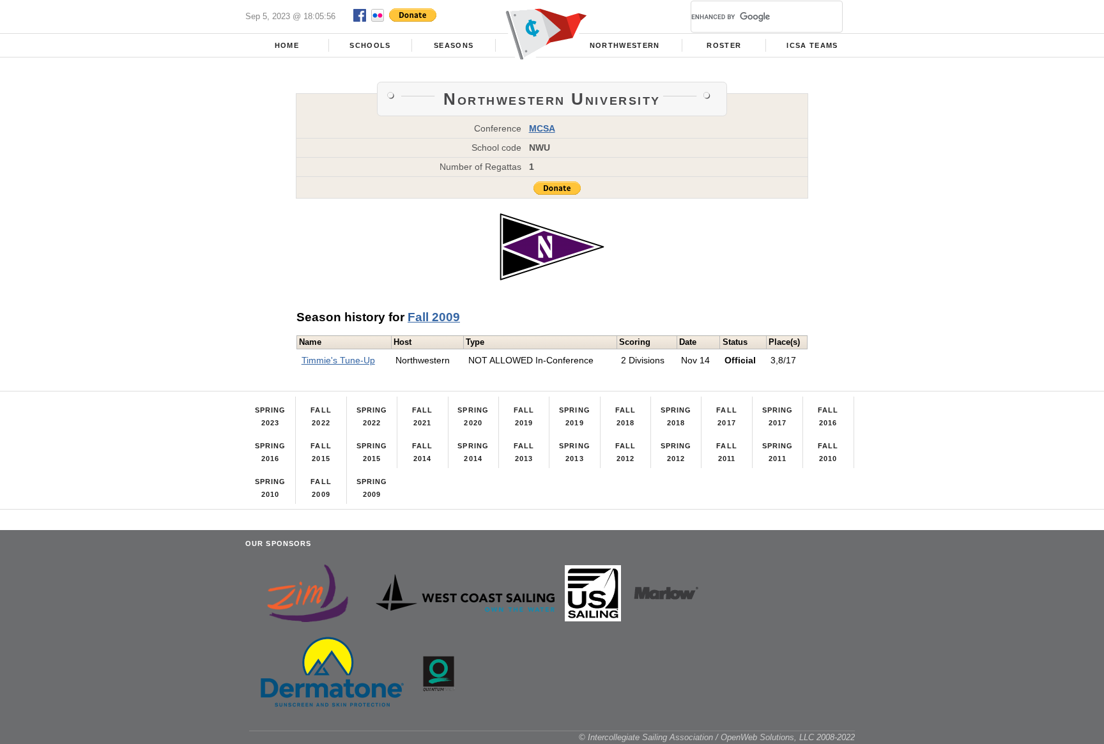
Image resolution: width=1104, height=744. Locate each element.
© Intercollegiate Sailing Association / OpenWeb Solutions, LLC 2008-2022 (717, 737)
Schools (369, 45)
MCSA (542, 128)
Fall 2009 (434, 317)
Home (287, 45)
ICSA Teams (812, 45)
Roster (724, 45)
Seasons (453, 45)
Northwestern (625, 45)
